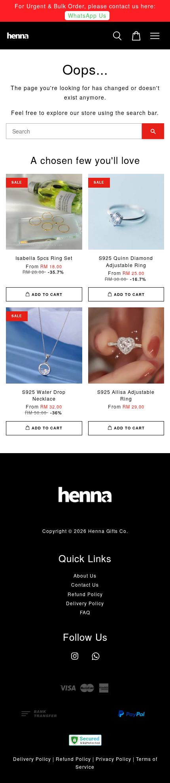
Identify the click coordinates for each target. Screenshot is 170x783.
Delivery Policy (85, 603)
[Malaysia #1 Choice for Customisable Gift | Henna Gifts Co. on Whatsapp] (95, 659)
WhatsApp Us (87, 15)
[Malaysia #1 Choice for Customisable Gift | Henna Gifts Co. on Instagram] (74, 659)
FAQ (85, 612)
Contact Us (85, 584)
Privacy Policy (113, 758)
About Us (85, 575)
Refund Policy (85, 594)
